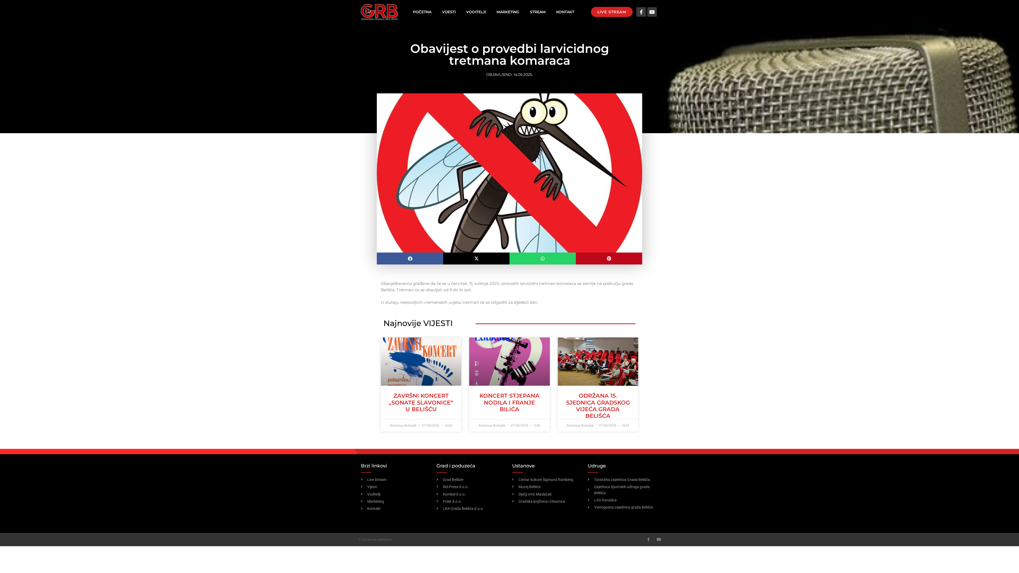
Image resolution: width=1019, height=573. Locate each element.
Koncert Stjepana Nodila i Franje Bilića (509, 402)
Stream (538, 12)
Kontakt (565, 12)
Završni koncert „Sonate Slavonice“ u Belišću (421, 402)
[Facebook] (648, 539)
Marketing (507, 12)
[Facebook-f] (641, 12)
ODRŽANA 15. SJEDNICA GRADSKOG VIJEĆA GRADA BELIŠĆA (598, 405)
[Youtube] (652, 12)
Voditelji (476, 12)
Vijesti (449, 12)
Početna (422, 12)
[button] (410, 258)
